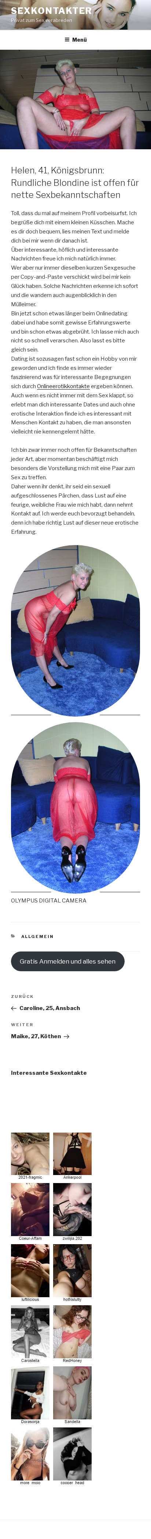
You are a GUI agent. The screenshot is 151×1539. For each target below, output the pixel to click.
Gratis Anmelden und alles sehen (67, 961)
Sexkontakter (51, 10)
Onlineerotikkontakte (63, 386)
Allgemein (37, 936)
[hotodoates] (52, 1482)
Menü (79, 40)
